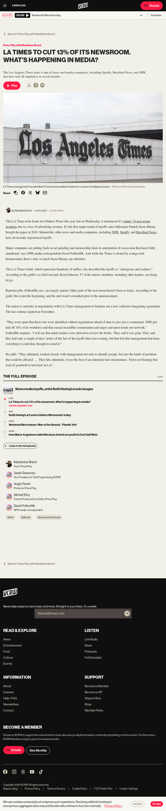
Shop (88, 704)
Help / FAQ (10, 698)
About (7, 686)
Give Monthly (38, 750)
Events (7, 663)
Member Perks (94, 710)
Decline (137, 804)
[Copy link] (16, 193)
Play (14, 85)
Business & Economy (49, 517)
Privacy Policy (30, 788)
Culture (8, 657)
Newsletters (11, 704)
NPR (115, 232)
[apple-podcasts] (35, 86)
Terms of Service (54, 788)
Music (88, 645)
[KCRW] (10, 596)
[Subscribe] (127, 613)
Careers (8, 692)
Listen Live (19, 5)
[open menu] (6, 5)
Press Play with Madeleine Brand (22, 45)
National (25, 517)
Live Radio (91, 639)
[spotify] (42, 86)
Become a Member (97, 686)
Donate (154, 5)
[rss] (29, 86)
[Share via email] (45, 193)
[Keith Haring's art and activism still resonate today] (5, 412)
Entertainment (12, 645)
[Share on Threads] (30, 193)
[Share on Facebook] (23, 193)
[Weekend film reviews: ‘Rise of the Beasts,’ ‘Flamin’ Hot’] (5, 422)
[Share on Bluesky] (38, 193)
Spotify (124, 232)
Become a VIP (93, 692)
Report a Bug (10, 788)
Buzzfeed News (146, 232)
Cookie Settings (128, 788)
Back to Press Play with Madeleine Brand (31, 34)
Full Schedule (93, 657)
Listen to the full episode (22, 445)
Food (6, 651)
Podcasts (91, 651)
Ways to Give (93, 698)
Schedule (156, 15)
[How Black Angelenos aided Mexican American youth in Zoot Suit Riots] (5, 432)
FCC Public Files (101, 788)
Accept (156, 804)
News (10, 517)
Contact (8, 710)
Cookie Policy (77, 788)
